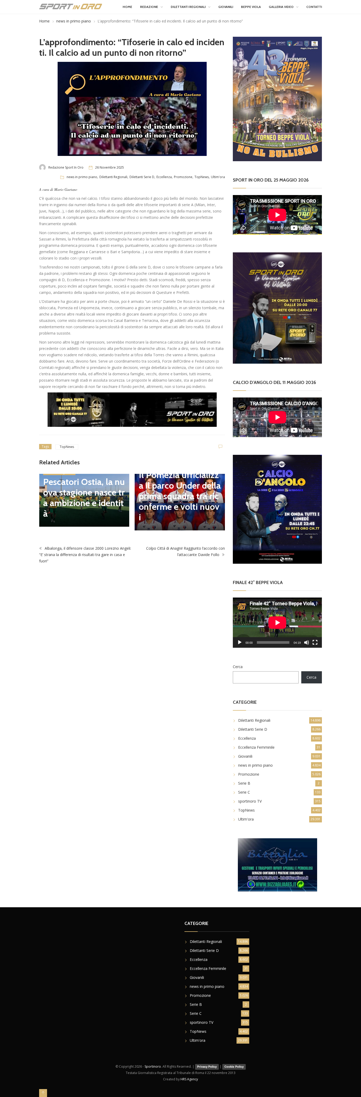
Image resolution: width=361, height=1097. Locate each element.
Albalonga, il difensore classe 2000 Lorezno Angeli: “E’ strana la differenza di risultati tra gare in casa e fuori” (85, 554)
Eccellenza (164, 177)
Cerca (238, 666)
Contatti (314, 7)
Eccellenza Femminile (256, 747)
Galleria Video (281, 7)
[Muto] (306, 642)
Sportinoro (153, 1066)
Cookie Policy (234, 1066)
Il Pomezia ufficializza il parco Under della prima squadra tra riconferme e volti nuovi (180, 496)
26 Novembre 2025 (109, 167)
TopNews (202, 177)
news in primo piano (73, 21)
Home (127, 7)
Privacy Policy (207, 1066)
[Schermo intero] (315, 642)
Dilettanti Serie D (141, 177)
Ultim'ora (218, 177)
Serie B (244, 783)
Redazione (149, 7)
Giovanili (225, 7)
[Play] (239, 642)
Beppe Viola (251, 7)
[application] (277, 622)
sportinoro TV (250, 801)
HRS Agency (189, 1079)
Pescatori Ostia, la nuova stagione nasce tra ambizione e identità (84, 497)
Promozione (183, 177)
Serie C (244, 792)
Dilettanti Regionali (188, 7)
